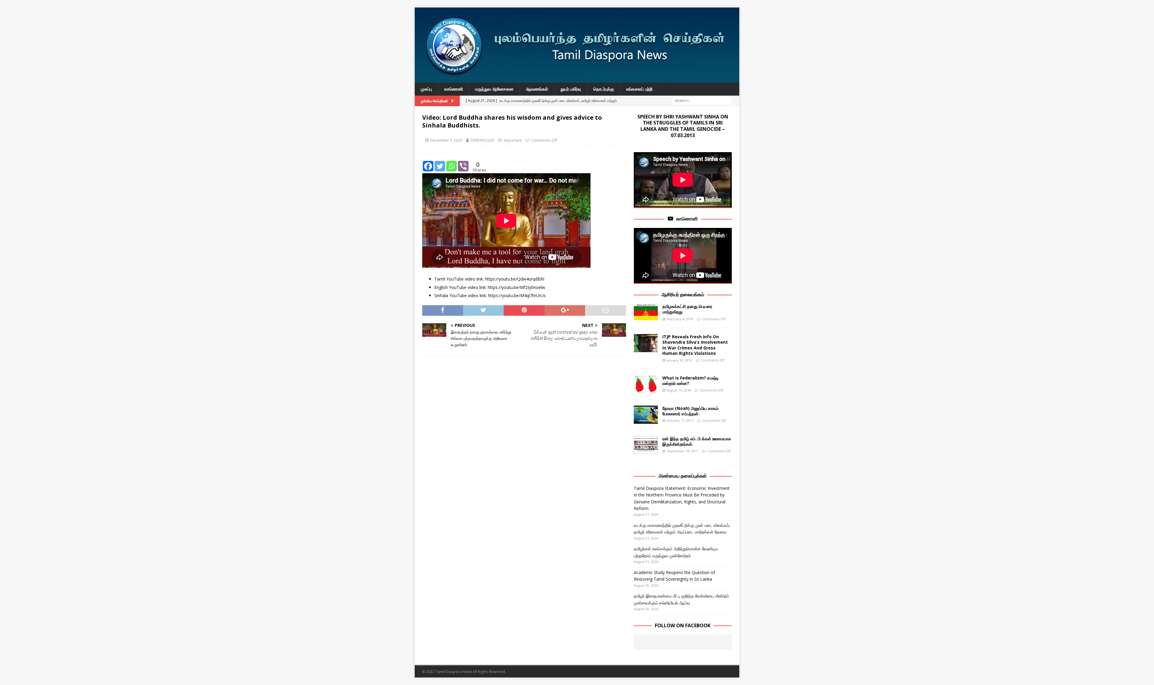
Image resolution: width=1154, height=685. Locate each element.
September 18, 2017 (682, 451)
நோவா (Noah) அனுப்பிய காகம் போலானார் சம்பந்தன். (690, 410)
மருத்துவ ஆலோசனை (494, 89)
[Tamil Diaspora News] (577, 79)
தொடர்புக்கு (603, 89)
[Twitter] (440, 161)
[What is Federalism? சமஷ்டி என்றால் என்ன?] (646, 384)
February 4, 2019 (680, 319)
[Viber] (463, 161)
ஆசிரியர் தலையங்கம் (682, 294)
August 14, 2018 (679, 390)
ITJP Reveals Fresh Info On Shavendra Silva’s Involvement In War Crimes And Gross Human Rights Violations (695, 345)
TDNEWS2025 (482, 140)
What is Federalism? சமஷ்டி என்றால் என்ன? (690, 380)
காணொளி (453, 89)
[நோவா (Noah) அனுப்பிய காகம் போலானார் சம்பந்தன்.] (646, 415)
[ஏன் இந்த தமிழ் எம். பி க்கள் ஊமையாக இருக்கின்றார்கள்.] (646, 445)
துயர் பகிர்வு (570, 89)
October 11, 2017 (680, 420)
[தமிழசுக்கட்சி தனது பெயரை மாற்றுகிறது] (646, 313)
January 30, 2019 (679, 360)
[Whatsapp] (451, 161)
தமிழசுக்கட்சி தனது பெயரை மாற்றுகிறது (687, 309)
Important (513, 140)
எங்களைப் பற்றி (639, 89)
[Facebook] (428, 161)
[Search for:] (702, 100)
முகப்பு (426, 89)
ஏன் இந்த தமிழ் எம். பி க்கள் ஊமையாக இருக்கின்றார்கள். (696, 441)
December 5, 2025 (446, 140)
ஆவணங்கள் (537, 89)
